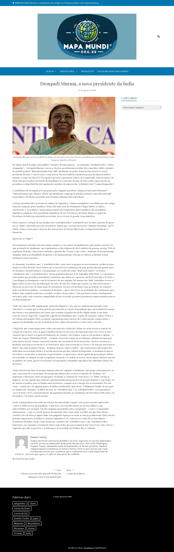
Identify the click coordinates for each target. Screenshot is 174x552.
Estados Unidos (21, 518)
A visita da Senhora (75, 472)
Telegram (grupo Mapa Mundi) (113, 71)
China (33, 503)
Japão (36, 518)
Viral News (88, 548)
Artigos (50, 71)
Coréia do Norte (22, 508)
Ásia (27, 459)
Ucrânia (18, 533)
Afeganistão (20, 503)
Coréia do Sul (21, 513)
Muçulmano (34, 523)
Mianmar (18, 523)
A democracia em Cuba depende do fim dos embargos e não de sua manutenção (40, 473)
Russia (31, 528)
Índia (32, 459)
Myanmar (19, 528)
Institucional (67, 71)
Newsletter (87, 71)
